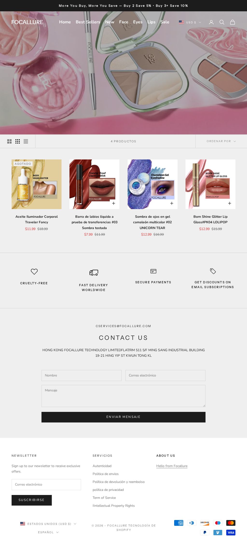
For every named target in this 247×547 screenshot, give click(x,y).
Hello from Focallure (171, 466)
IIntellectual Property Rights (114, 505)
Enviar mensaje (123, 417)
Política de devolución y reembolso (119, 482)
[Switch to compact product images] (26, 141)
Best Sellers (88, 22)
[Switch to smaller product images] (17, 141)
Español (46, 532)
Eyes (138, 22)
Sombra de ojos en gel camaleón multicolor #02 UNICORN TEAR (152, 222)
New (109, 22)
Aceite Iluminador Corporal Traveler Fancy (36, 219)
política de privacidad (108, 490)
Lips (151, 22)
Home (65, 22)
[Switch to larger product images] (9, 141)
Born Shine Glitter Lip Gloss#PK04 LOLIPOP (210, 219)
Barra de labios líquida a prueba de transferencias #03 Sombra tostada (94, 222)
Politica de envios (106, 474)
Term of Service (104, 497)
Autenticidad (102, 466)
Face (123, 22)
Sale (164, 22)
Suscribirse (32, 500)
